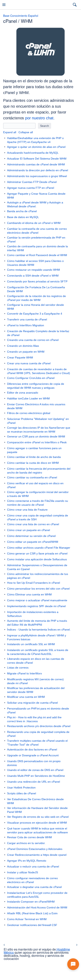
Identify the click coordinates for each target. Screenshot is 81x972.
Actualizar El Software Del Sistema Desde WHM (36, 158)
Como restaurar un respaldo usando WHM (33, 269)
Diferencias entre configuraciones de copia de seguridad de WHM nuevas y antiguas (35, 385)
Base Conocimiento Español (20, 16)
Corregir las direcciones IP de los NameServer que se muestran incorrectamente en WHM (38, 429)
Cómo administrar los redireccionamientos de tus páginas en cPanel (37, 575)
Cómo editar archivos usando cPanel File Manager (38, 547)
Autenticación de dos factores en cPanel (32, 749)
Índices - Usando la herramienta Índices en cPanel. (39, 629)
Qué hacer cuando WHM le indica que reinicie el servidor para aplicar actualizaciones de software (37, 830)
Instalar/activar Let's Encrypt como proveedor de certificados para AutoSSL (37, 894)
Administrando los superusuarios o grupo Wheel (37, 176)
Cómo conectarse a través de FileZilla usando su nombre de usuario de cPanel (37, 502)
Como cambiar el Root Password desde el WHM (37, 255)
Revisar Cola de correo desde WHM (29, 837)
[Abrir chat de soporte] (73, 964)
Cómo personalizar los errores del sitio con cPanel (38, 588)
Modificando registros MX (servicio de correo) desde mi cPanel (35, 681)
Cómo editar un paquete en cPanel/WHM (32, 541)
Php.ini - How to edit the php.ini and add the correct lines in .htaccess (34, 719)
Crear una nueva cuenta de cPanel (29, 363)
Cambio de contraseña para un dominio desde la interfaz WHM (37, 248)
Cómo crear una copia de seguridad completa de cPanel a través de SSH (37, 517)
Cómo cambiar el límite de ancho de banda (34, 457)
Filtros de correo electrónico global (28, 413)
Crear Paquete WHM (20, 357)
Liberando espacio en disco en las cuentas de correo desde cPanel (35, 660)
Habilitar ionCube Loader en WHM (28, 398)
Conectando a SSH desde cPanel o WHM (33, 275)
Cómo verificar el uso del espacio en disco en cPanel (35, 485)
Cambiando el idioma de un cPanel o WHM (34, 222)
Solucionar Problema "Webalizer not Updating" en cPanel (38, 420)
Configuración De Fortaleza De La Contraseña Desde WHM (36, 289)
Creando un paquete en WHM (25, 351)
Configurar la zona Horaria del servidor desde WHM (35, 306)
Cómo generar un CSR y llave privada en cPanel (37, 553)
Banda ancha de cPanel (22, 211)
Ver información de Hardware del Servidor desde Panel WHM (37, 809)
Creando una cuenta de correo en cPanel (33, 339)
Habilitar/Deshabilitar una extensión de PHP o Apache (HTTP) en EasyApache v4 (35, 140)
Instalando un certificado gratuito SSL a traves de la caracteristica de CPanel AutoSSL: (37, 651)
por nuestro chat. (39, 118)
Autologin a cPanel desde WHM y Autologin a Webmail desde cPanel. (35, 204)
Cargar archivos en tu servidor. (26, 843)
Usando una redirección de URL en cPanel (33, 781)
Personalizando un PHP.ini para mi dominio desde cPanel (38, 710)
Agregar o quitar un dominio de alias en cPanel (36, 146)
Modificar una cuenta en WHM (26, 696)
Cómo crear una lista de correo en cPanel (33, 524)
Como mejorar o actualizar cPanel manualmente (37, 600)
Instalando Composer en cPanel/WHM (31, 901)
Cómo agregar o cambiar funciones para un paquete (34, 450)
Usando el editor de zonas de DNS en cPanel (35, 770)
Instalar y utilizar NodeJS (22, 872)
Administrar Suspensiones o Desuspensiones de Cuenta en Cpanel (37, 567)
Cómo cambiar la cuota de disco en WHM (33, 462)
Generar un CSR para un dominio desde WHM (36, 436)
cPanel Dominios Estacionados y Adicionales (34, 848)
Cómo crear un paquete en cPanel (28, 530)
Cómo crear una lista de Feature (27, 509)
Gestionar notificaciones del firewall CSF (32, 925)
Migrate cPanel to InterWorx (24, 673)
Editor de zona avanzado (22, 392)
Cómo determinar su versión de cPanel (31, 535)
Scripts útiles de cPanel (21, 793)
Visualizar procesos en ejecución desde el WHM (37, 822)
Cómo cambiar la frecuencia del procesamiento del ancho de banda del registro (38, 470)
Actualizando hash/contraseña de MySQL (33, 152)
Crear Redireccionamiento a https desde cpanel (36, 854)
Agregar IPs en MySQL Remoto (26, 860)
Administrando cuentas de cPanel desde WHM (36, 164)
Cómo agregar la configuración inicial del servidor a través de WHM (38, 494)
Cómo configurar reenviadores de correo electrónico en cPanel (32, 880)
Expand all (9, 132)
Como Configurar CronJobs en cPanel (30, 378)
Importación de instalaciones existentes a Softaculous (32, 613)
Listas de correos (18, 667)
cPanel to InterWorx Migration (25, 325)
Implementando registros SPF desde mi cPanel (36, 606)
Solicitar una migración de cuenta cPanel (32, 702)
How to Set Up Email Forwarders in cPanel (33, 582)
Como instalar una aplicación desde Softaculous (37, 559)
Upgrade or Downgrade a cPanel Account (33, 755)
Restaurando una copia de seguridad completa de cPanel (38, 733)
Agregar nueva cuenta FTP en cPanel (30, 187)
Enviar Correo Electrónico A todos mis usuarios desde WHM (36, 406)
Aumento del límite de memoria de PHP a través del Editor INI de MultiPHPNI (37, 622)
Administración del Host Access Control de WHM (37, 907)
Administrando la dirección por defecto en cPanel (37, 170)
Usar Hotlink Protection (21, 787)
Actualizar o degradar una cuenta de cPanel (34, 887)
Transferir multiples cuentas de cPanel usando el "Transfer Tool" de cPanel (37, 742)
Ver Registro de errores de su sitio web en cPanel (38, 816)
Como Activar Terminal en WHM (27, 919)
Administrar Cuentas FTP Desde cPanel (32, 182)
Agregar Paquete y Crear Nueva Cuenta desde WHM (36, 195)
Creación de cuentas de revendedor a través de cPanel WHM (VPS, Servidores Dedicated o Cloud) (38, 371)
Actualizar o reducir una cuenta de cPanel (33, 866)
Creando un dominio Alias (23, 345)
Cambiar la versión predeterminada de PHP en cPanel (36, 239)
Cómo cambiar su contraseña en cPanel (32, 477)
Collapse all (25, 132)
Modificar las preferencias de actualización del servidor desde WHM (35, 690)
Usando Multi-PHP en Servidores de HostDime (36, 775)
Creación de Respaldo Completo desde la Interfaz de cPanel (38, 333)
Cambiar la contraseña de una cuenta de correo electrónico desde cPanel (37, 230)
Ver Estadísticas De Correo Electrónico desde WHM (35, 801)
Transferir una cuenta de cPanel (27, 319)
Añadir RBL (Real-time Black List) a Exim (32, 913)
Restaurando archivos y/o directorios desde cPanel (38, 726)
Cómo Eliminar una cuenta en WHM (29, 594)
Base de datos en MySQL (23, 217)
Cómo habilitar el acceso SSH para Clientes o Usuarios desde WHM (35, 262)
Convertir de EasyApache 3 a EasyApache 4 (34, 313)
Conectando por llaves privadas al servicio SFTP (37, 281)
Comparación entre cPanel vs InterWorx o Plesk (37, 442)
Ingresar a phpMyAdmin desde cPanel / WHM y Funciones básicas (36, 637)
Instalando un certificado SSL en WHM (31, 644)
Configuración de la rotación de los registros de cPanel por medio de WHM (36, 298)
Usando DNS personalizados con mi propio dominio (34, 763)
